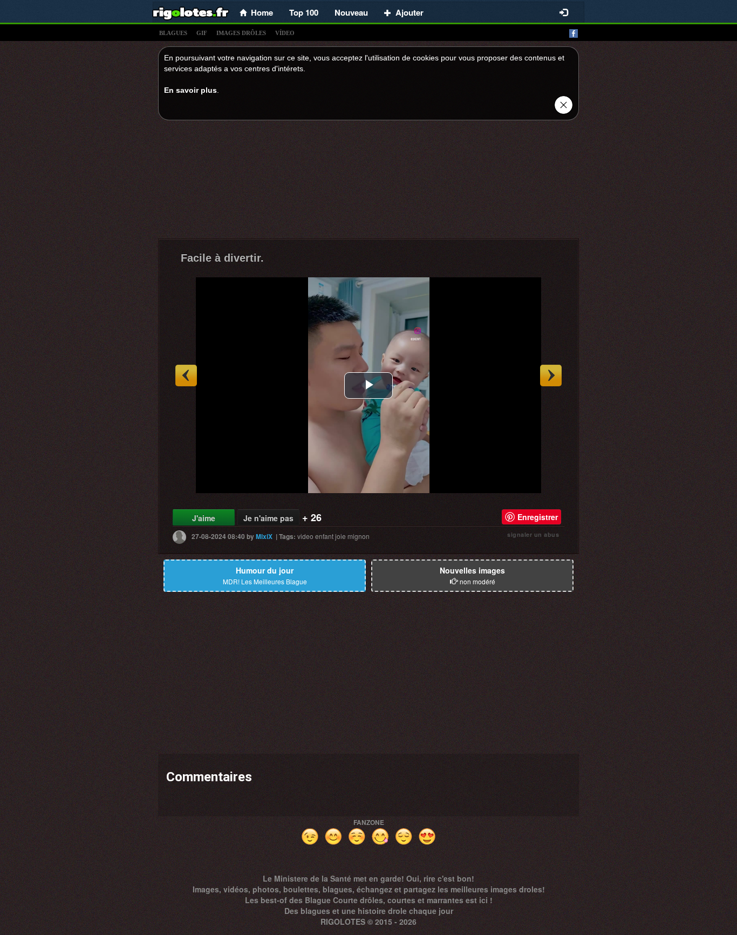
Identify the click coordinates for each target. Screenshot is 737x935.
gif (201, 33)
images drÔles (241, 33)
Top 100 (303, 12)
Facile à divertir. (222, 258)
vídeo (285, 33)
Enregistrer (537, 516)
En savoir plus (190, 90)
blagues (173, 33)
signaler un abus (533, 534)
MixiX (264, 536)
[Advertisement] (368, 182)
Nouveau (351, 12)
